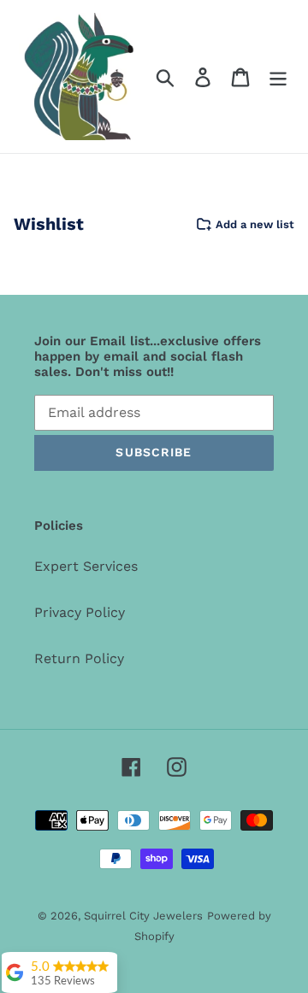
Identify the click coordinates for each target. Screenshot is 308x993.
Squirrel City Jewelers (143, 915)
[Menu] (278, 76)
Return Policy (79, 658)
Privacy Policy (79, 612)
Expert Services (86, 566)
